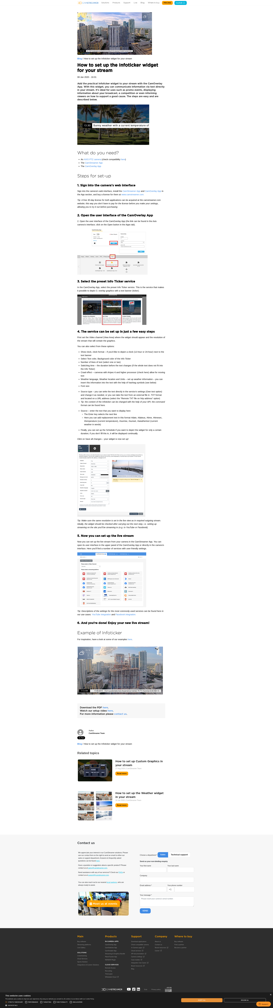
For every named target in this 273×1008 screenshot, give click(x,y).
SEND (145, 911)
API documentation (137, 954)
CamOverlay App (93, 166)
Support (126, 3)
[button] (49, 1005)
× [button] (270, 995)
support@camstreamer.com (98, 875)
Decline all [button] (245, 1000)
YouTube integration (101, 614)
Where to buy (153, 3)
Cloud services (136, 951)
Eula (145, 989)
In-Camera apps (136, 947)
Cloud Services (82, 959)
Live (135, 3)
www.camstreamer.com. (132, 194)
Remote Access (110, 968)
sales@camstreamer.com (97, 868)
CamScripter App (110, 951)
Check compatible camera (140, 944)
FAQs (121, 872)
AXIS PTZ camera (92, 159)
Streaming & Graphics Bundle (115, 954)
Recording (108, 971)
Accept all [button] (201, 1000)
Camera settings (136, 957)
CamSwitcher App (111, 947)
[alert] (136, 1000)
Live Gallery (81, 947)
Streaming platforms (84, 944)
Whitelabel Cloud (110, 977)
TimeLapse (109, 974)
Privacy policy (156, 989)
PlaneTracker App (111, 957)
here (123, 159)
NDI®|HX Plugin (110, 960)
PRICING (167, 3)
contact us (120, 714)
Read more (122, 774)
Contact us (158, 944)
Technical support (179, 855)
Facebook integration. (126, 614)
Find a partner (179, 944)
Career (157, 951)
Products (116, 3)
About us (158, 941)
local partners (112, 882)
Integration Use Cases (138, 963)
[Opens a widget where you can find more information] (263, 1004)
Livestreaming (82, 956)
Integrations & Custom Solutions (88, 965)
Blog (142, 3)
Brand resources (136, 966)
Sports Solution (82, 962)
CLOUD (179, 3)
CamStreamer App (94, 163)
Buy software (81, 941)
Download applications (138, 941)
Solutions (105, 3)
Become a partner (180, 947)
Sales (162, 855)
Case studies (135, 960)
